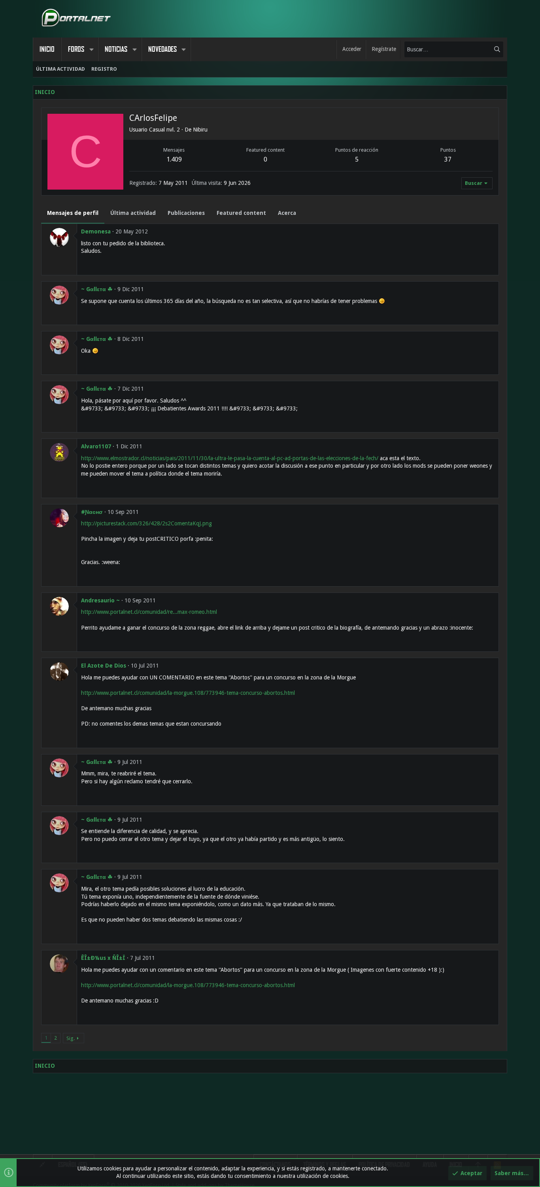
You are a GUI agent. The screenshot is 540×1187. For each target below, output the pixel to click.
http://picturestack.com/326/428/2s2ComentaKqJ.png (146, 523)
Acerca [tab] (287, 213)
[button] (91, 49)
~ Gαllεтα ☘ (97, 289)
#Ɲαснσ (92, 512)
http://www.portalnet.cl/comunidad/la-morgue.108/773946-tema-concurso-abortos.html (188, 693)
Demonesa (96, 231)
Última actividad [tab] (133, 213)
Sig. (70, 1038)
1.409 (174, 159)
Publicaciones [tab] (186, 213)
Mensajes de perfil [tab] (72, 213)
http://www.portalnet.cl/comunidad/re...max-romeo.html (149, 612)
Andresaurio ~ (100, 600)
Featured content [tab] (241, 213)
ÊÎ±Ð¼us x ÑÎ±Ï (103, 958)
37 (447, 159)
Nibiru (200, 129)
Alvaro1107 (96, 446)
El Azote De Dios (103, 665)
